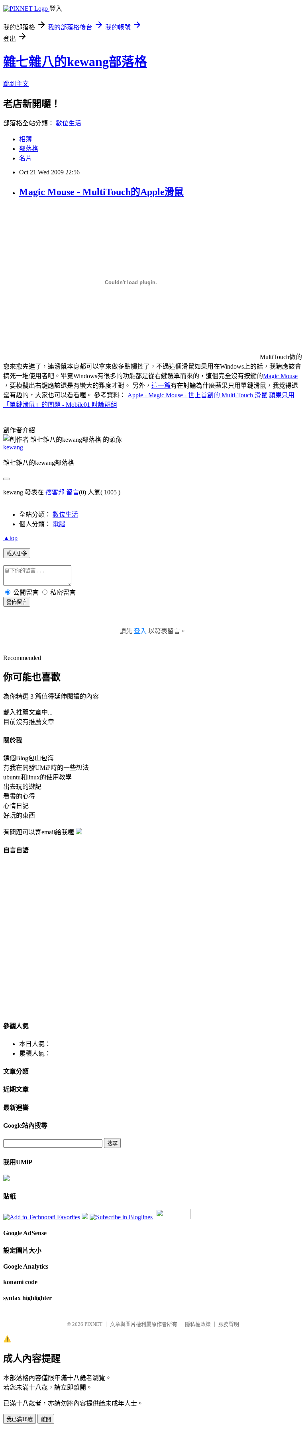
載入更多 (16, 553)
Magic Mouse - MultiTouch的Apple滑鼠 (101, 192)
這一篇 (161, 385)
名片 (25, 158)
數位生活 (68, 123)
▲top (10, 538)
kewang (13, 447)
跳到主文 (16, 83)
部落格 (28, 148)
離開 (46, 1419)
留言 (72, 492)
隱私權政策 (198, 1324)
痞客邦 (55, 492)
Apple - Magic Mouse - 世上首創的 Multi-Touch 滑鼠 (197, 395)
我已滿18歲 (19, 1419)
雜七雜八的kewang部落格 (75, 62)
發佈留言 (16, 602)
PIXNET (93, 1324)
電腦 (59, 524)
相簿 (25, 139)
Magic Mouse (280, 376)
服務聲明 (228, 1324)
